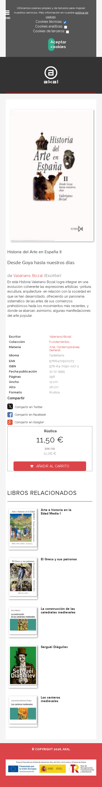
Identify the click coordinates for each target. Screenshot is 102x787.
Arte (52, 347)
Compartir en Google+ (29, 422)
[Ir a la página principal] (51, 74)
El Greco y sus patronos (59, 559)
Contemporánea (68, 347)
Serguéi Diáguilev (54, 647)
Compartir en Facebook (30, 414)
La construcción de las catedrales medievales (58, 610)
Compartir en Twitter (28, 407)
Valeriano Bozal (28, 275)
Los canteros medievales (50, 699)
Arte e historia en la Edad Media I (56, 511)
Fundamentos (59, 341)
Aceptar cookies (53, 44)
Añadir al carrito (53, 466)
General (54, 350)
